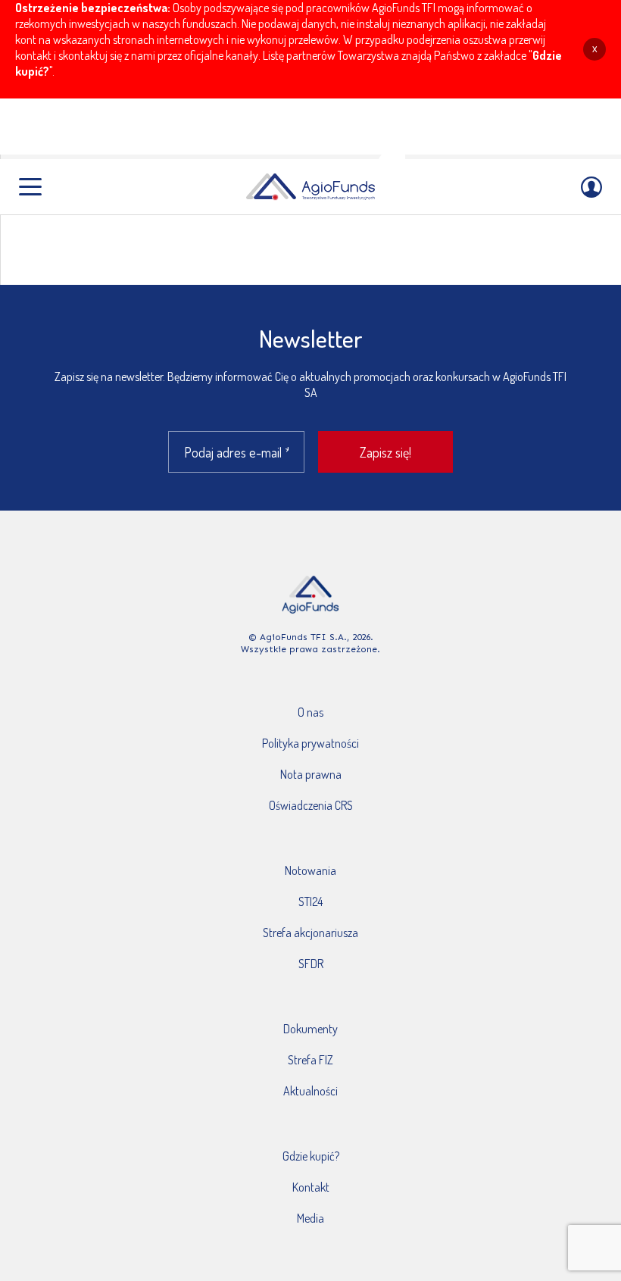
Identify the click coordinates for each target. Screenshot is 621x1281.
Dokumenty (310, 1028)
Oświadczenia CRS (311, 805)
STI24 (310, 901)
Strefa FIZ (310, 1059)
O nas (310, 712)
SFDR (310, 963)
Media (310, 1218)
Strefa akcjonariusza (310, 932)
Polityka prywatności (310, 743)
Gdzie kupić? (310, 1156)
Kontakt (310, 1187)
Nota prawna (311, 774)
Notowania (310, 870)
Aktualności (310, 1090)
